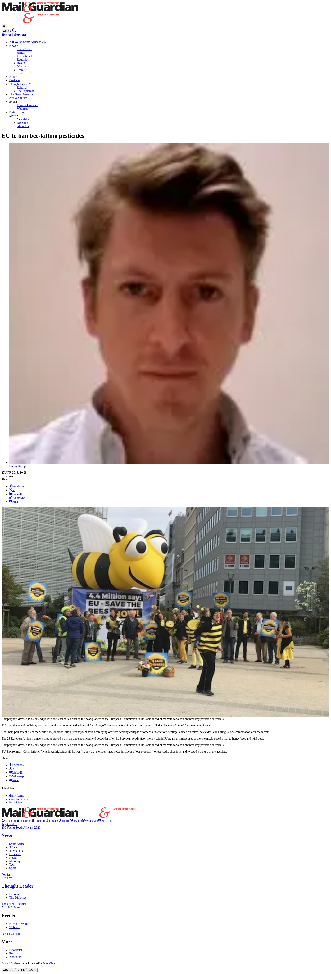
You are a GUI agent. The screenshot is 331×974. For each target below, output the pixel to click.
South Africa (17, 843)
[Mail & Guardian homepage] (165, 13)
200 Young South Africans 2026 (21, 827)
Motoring (14, 861)
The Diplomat (17, 897)
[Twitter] (18, 35)
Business (7, 878)
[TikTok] (15, 35)
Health (13, 857)
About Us (15, 956)
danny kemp (16, 795)
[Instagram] (6, 35)
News (7, 835)
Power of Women (19, 923)
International (16, 850)
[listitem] (9, 820)
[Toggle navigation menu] (4, 26)
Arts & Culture (11, 907)
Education (15, 854)
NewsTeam (50, 963)
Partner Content (11, 933)
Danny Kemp (17, 466)
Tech (12, 864)
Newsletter (15, 950)
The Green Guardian (14, 904)
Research (14, 953)
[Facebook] (3, 35)
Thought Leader (18, 886)
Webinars (14, 927)
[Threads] (12, 35)
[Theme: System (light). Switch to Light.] (7, 31)
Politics (6, 874)
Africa (13, 847)
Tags (4, 824)
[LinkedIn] (9, 35)
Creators (12, 824)
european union (18, 799)
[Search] (14, 31)
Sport (12, 868)
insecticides (16, 802)
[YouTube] (24, 35)
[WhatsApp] (21, 35)
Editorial (14, 894)
